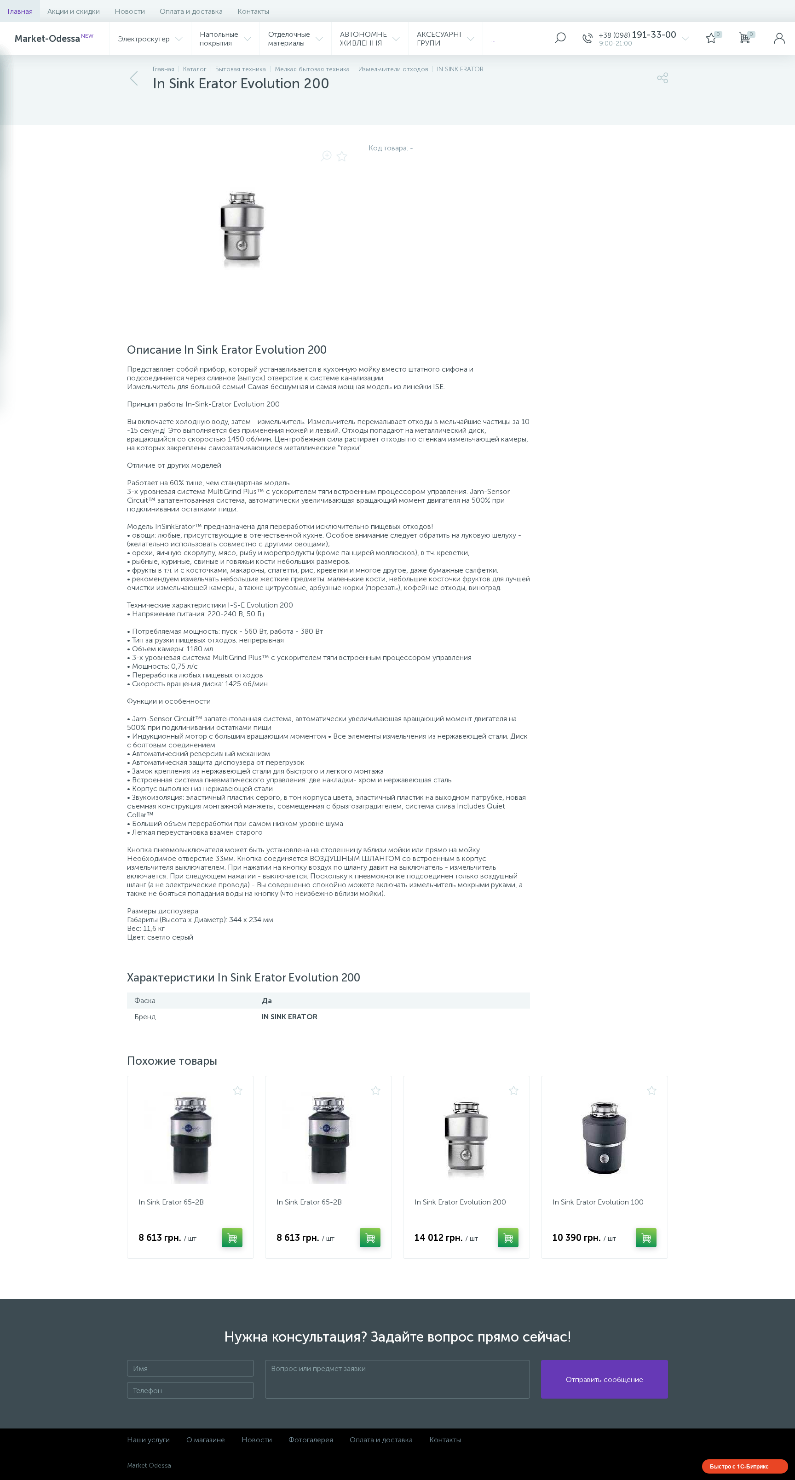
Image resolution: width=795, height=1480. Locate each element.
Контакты (253, 11)
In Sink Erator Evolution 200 (460, 1202)
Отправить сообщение (604, 1379)
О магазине (205, 1439)
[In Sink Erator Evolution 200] (466, 1138)
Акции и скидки (73, 11)
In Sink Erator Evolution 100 (598, 1202)
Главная (20, 11)
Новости (130, 11)
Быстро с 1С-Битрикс (739, 1466)
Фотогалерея (310, 1439)
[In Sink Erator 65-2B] (190, 1138)
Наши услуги (148, 1439)
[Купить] (232, 1237)
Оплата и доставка (191, 11)
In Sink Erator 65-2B (171, 1202)
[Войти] (779, 38)
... (493, 38)
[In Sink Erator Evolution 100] (605, 1138)
